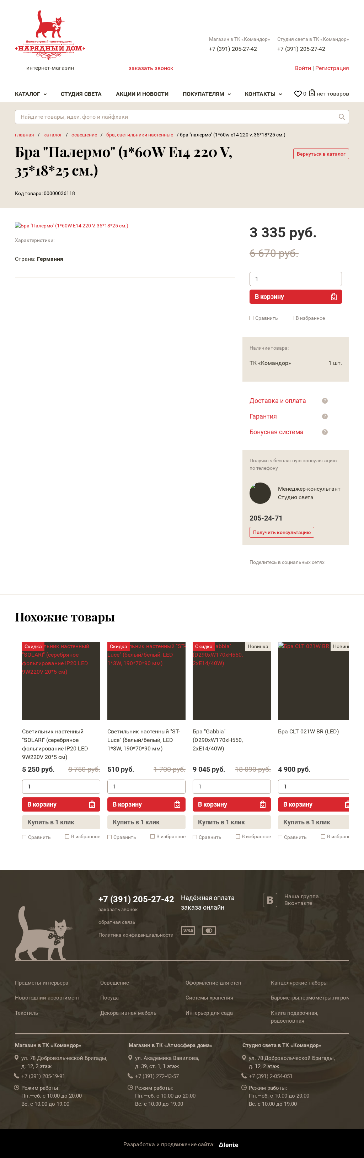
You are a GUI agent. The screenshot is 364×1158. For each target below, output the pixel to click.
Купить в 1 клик (50, 822)
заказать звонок (151, 68)
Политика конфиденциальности (135, 935)
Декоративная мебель (128, 1013)
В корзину (269, 296)
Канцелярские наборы (299, 983)
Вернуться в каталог (321, 154)
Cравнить (266, 318)
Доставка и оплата (278, 400)
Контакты (260, 94)
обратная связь (116, 922)
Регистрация (332, 68)
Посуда (109, 998)
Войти (303, 68)
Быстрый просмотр (61, 683)
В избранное (310, 318)
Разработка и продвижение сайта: (169, 1144)
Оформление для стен (213, 983)
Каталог (27, 94)
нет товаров (333, 93)
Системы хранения (209, 998)
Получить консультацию (282, 532)
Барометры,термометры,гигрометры (317, 998)
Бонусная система (277, 432)
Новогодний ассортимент (47, 998)
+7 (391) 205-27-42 (233, 48)
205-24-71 (266, 518)
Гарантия (263, 416)
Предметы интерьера (41, 983)
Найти (342, 117)
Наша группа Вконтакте (301, 899)
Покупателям (203, 94)
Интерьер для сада (209, 1013)
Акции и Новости (142, 94)
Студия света (81, 94)
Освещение (114, 983)
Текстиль (26, 1013)
